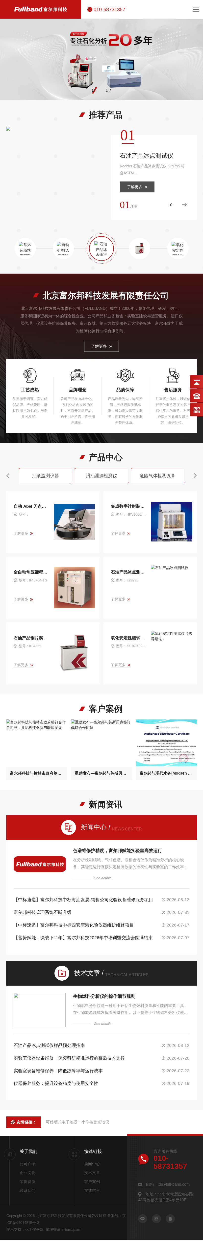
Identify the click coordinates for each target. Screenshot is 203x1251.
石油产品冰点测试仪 (146, 155)
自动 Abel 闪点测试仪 (31, 506)
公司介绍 (27, 1164)
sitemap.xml (72, 1229)
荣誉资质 (27, 1182)
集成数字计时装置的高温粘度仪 (129, 506)
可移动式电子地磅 (61, 1122)
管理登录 (53, 1229)
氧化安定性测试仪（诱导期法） (129, 638)
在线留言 (92, 1190)
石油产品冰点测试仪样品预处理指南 (49, 1045)
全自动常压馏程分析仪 (31, 572)
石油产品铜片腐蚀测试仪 (31, 638)
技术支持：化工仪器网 (25, 1229)
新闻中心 (92, 1164)
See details (102, 878)
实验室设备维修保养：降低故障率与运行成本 (58, 1070)
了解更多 (134, 187)
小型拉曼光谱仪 (95, 1122)
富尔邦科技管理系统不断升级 (43, 912)
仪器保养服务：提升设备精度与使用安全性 (56, 1083)
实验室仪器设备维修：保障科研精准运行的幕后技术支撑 (69, 1058)
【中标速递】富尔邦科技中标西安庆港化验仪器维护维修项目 (74, 925)
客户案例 (92, 1182)
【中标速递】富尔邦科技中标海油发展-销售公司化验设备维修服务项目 (83, 899)
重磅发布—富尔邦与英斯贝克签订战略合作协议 (101, 773)
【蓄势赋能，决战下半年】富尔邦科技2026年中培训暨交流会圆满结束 (83, 937)
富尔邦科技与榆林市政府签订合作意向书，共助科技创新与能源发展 (37, 773)
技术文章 (92, 1173)
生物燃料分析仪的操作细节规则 (104, 996)
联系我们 (27, 1190)
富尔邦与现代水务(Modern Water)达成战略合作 (166, 773)
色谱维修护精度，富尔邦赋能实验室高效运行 (117, 850)
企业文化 (27, 1173)
